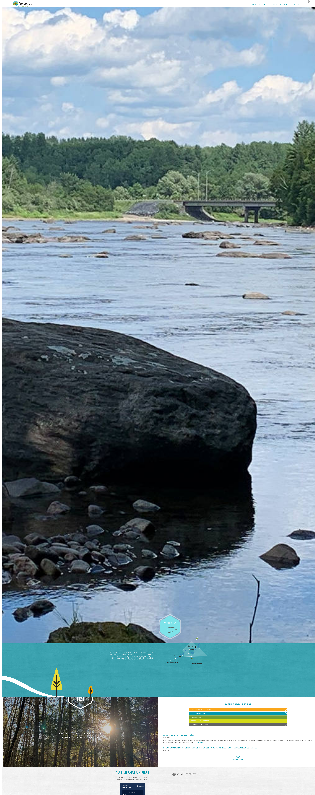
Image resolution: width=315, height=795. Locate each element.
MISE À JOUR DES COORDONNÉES (178, 735)
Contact (296, 5)
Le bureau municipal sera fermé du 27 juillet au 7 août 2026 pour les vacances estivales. (210, 748)
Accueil (243, 5)
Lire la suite (200, 742)
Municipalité (257, 5)
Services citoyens (278, 5)
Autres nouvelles (238, 759)
